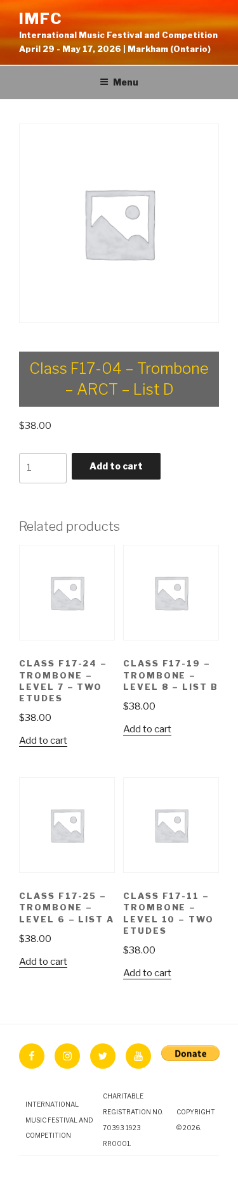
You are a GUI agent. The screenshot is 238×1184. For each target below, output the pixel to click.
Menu (125, 82)
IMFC (41, 19)
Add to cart (116, 466)
